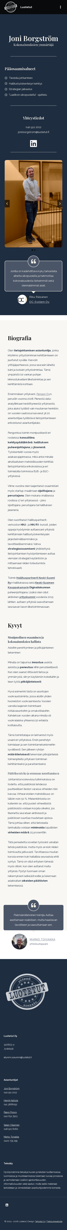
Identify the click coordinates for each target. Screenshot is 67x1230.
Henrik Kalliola (11, 1100)
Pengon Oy (43, 394)
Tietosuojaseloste (54, 1221)
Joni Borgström (11, 1088)
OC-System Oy (39, 301)
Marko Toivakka (42, 939)
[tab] (32, 250)
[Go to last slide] (7, 203)
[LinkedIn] (7, 1205)
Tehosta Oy (40, 1221)
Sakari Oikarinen (11, 1125)
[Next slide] (59, 203)
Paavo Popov (10, 1112)
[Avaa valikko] (60, 7)
